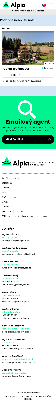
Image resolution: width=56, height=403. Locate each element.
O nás (5, 202)
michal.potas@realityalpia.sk (15, 240)
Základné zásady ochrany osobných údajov (24, 216)
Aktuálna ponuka (10, 178)
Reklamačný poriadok (13, 211)
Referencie (7, 183)
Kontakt (6, 206)
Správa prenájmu (10, 197)
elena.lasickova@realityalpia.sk (16, 331)
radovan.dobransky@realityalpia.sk (18, 254)
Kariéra (5, 187)
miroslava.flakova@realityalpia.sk (17, 376)
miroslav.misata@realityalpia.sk (17, 267)
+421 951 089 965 (10, 345)
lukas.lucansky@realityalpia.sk (16, 284)
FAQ (4, 192)
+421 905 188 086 (10, 298)
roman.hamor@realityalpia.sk (16, 301)
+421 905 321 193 (9, 315)
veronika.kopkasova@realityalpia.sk (19, 362)
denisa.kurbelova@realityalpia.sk (17, 348)
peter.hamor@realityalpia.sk (15, 318)
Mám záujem (14, 139)
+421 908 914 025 (10, 281)
